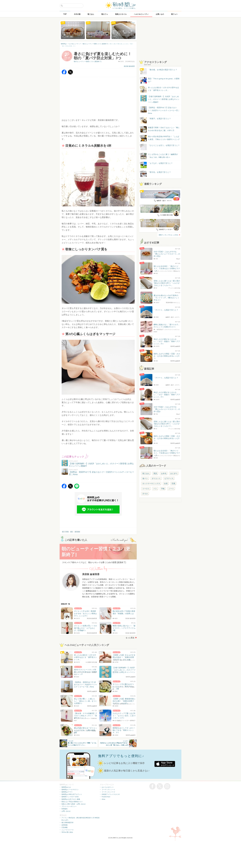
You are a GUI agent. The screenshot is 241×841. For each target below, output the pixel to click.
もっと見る (130, 638)
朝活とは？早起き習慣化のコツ (72, 802)
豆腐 (173, 483)
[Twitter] (70, 74)
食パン (145, 478)
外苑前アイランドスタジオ (111, 794)
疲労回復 (77, 531)
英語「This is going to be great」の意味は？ (163, 80)
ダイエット (156, 478)
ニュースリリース (68, 830)
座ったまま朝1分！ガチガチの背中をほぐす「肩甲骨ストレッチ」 (163, 89)
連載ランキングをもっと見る (168, 235)
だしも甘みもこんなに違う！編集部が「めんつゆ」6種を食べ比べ (163, 155)
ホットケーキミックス (151, 483)
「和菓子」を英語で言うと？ (159, 119)
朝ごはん (145, 473)
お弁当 (163, 473)
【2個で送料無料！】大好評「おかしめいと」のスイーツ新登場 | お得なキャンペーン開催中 (163, 99)
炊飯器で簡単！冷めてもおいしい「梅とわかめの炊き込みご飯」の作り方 (161, 129)
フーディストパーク (108, 792)
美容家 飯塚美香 (129, 66)
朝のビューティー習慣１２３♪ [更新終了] (87, 61)
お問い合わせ (66, 811)
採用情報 (65, 825)
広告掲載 (65, 827)
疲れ (71, 531)
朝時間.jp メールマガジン (70, 789)
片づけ (145, 494)
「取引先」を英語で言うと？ (159, 172)
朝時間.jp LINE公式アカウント (72, 794)
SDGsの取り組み (67, 832)
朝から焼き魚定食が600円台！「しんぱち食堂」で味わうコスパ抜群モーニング (164, 137)
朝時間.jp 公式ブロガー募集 (71, 799)
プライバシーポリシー (69, 806)
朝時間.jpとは (66, 787)
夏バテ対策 (65, 531)
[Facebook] (64, 74)
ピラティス (169, 478)
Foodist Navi (106, 797)
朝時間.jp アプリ (67, 792)
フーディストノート (108, 789)
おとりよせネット (108, 787)
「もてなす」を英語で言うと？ (160, 163)
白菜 (166, 483)
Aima (103, 799)
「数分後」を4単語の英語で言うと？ (162, 70)
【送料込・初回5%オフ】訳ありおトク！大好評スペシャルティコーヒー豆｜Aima (164, 110)
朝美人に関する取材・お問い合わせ (74, 804)
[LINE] (76, 488)
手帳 (163, 489)
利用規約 (65, 809)
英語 (155, 473)
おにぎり (173, 473)
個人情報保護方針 (68, 822)
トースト (145, 489)
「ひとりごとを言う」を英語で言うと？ (164, 145)
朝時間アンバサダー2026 (70, 797)
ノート (171, 489)
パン (155, 489)
